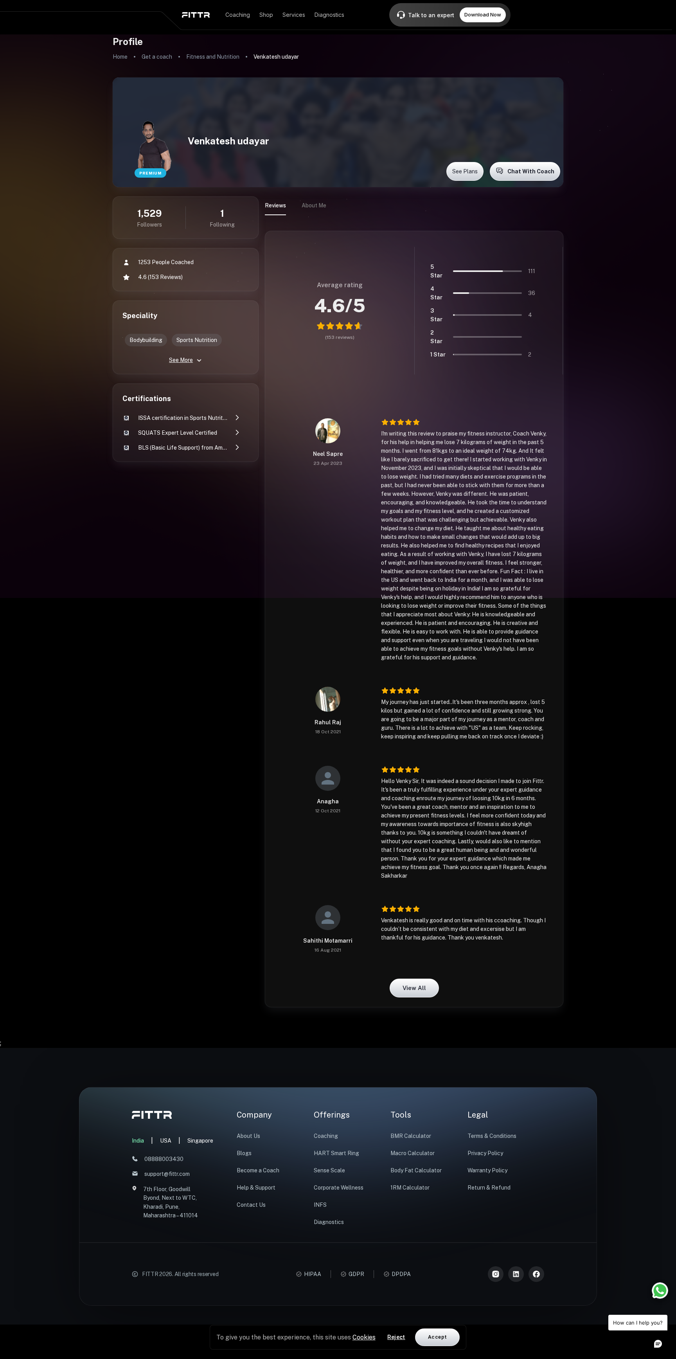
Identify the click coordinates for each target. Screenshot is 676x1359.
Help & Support (256, 1187)
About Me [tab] (314, 205)
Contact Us (251, 1205)
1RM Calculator (410, 1187)
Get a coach (157, 57)
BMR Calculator (410, 1136)
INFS (320, 1205)
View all (414, 988)
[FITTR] (196, 15)
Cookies (364, 1337)
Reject (396, 1337)
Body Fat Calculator (416, 1170)
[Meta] (536, 1274)
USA (165, 1141)
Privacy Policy (485, 1153)
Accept (437, 1337)
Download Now (482, 14)
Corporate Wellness (338, 1187)
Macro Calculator (412, 1153)
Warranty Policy (487, 1170)
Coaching (326, 1136)
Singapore (200, 1141)
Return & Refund (489, 1187)
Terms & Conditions (491, 1136)
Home (120, 57)
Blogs (244, 1153)
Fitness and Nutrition (212, 57)
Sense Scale (329, 1170)
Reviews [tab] (275, 205)
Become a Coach (258, 1170)
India (138, 1141)
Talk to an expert (431, 15)
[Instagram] (495, 1274)
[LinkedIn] (516, 1274)
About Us (248, 1136)
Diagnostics (329, 1222)
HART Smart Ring (336, 1153)
